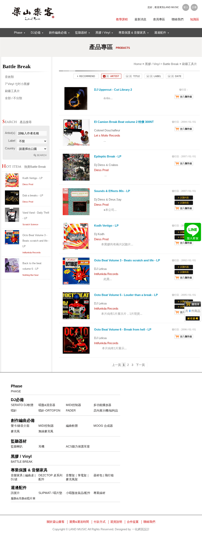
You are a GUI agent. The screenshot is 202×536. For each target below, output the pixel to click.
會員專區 (159, 19)
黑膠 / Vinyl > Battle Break (162, 64)
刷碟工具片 (12, 91)
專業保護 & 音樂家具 (132, 32)
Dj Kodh (99, 234)
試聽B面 (184, 202)
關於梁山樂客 (56, 521)
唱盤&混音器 (46, 405)
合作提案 (133, 521)
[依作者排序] (111, 77)
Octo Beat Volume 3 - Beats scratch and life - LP (35, 241)
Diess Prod (27, 184)
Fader (71, 410)
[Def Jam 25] (12, 186)
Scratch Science (30, 224)
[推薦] (86, 77)
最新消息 (140, 19)
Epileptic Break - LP (107, 156)
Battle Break (22, 461)
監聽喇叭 (17, 446)
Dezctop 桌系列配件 (50, 477)
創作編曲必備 (58, 32)
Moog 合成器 (103, 425)
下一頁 (140, 364)
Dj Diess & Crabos (106, 165)
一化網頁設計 (141, 529)
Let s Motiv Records (107, 135)
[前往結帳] (193, 319)
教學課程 (122, 19)
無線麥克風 (45, 431)
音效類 (9, 76)
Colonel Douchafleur (107, 130)
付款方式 (100, 521)
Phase (18, 32)
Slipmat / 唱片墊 (50, 493)
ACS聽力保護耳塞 (78, 446)
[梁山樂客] (33, 14)
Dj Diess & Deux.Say (108, 199)
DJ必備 (35, 32)
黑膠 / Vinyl (102, 32)
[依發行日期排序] (175, 77)
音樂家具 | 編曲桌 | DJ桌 (23, 477)
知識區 (194, 19)
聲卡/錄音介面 (20, 425)
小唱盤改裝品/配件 (78, 493)
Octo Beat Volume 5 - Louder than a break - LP (126, 295)
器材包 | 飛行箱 (104, 475)
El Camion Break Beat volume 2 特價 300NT (124, 121)
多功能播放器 (102, 405)
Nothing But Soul (30, 275)
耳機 (41, 446)
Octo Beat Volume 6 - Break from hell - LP (122, 329)
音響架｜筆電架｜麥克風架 (78, 477)
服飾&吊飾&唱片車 (23, 498)
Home (138, 64)
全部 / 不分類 (13, 98)
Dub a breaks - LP (32, 195)
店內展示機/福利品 (106, 410)
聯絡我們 (177, 19)
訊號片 (15, 493)
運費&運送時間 (79, 521)
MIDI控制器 (73, 405)
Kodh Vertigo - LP (32, 178)
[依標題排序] (133, 77)
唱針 (14, 410)
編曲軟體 (72, 425)
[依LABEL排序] (154, 77)
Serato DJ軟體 (22, 405)
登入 (185, 7)
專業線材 (99, 493)
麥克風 (15, 431)
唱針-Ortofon (49, 410)
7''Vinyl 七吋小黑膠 (17, 84)
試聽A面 (184, 197)
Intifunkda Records (31, 252)
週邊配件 (160, 32)
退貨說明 (116, 521)
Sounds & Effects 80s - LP (112, 191)
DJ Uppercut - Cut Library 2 (113, 89)
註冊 (194, 7)
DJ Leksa (100, 268)
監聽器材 (81, 32)
